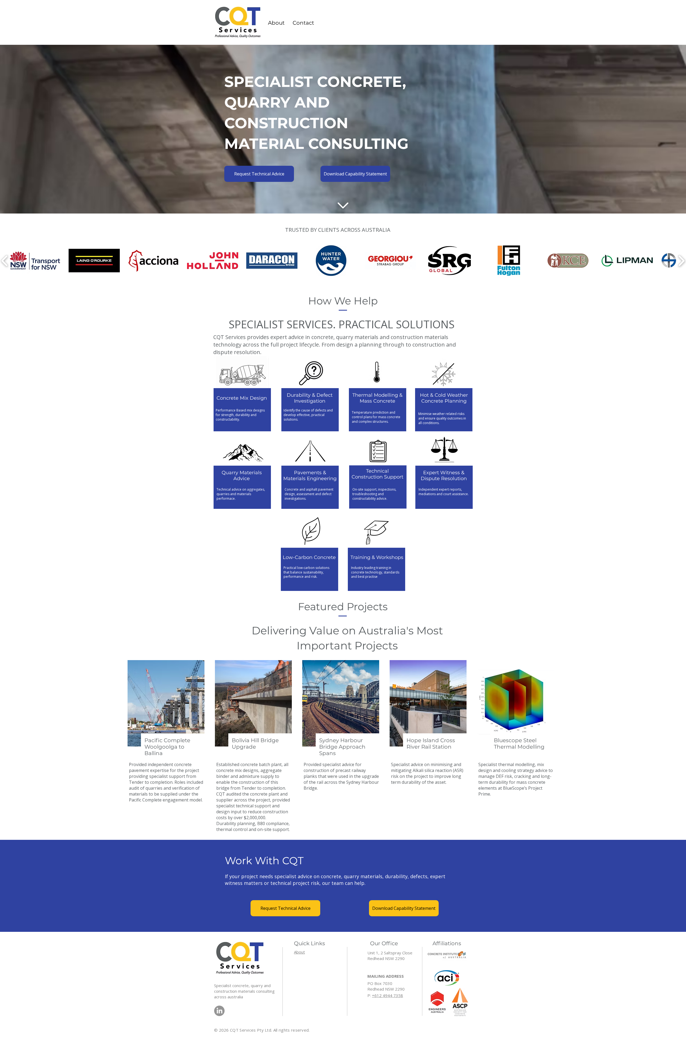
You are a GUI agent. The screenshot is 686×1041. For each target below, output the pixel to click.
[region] (242, 393)
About (299, 952)
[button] (303, 23)
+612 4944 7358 (387, 995)
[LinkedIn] (219, 1011)
